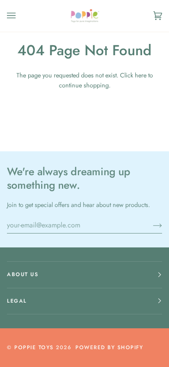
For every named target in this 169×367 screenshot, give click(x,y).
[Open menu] (20, 16)
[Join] (150, 225)
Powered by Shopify (109, 347)
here (140, 75)
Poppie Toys (34, 347)
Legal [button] (17, 301)
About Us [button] (22, 274)
